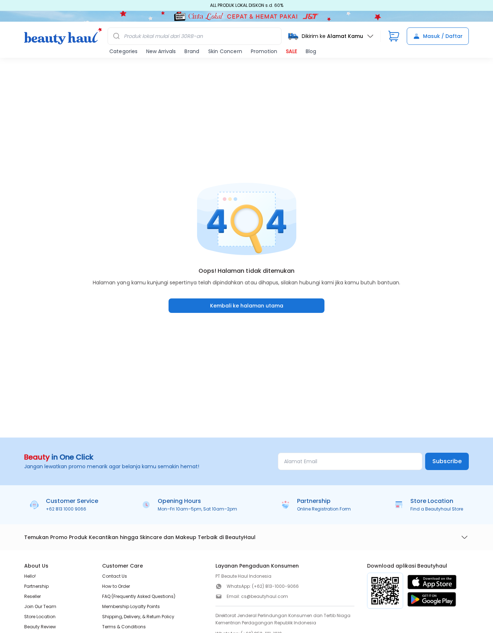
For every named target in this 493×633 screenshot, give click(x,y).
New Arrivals (161, 51)
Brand (191, 51)
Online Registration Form (324, 509)
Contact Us (114, 576)
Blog (311, 51)
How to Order (116, 586)
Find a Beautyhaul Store (436, 509)
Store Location (40, 616)
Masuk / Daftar (443, 36)
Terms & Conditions (124, 627)
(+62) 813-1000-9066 (275, 586)
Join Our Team (40, 606)
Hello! (30, 576)
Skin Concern (225, 51)
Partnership (36, 586)
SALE (291, 51)
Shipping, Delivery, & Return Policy (138, 616)
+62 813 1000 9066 (66, 509)
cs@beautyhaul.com (264, 596)
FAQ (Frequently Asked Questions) (138, 596)
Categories (123, 51)
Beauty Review (40, 627)
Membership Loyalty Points (131, 606)
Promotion (264, 51)
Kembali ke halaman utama (246, 305)
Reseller (32, 596)
